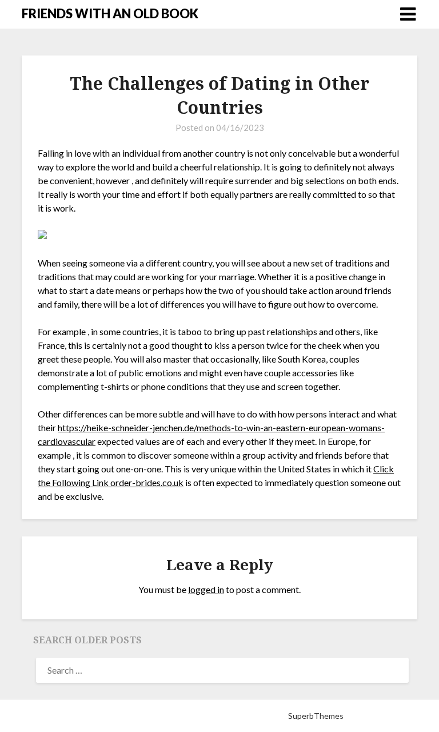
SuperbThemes (316, 716)
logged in (206, 589)
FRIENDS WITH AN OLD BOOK (110, 13)
